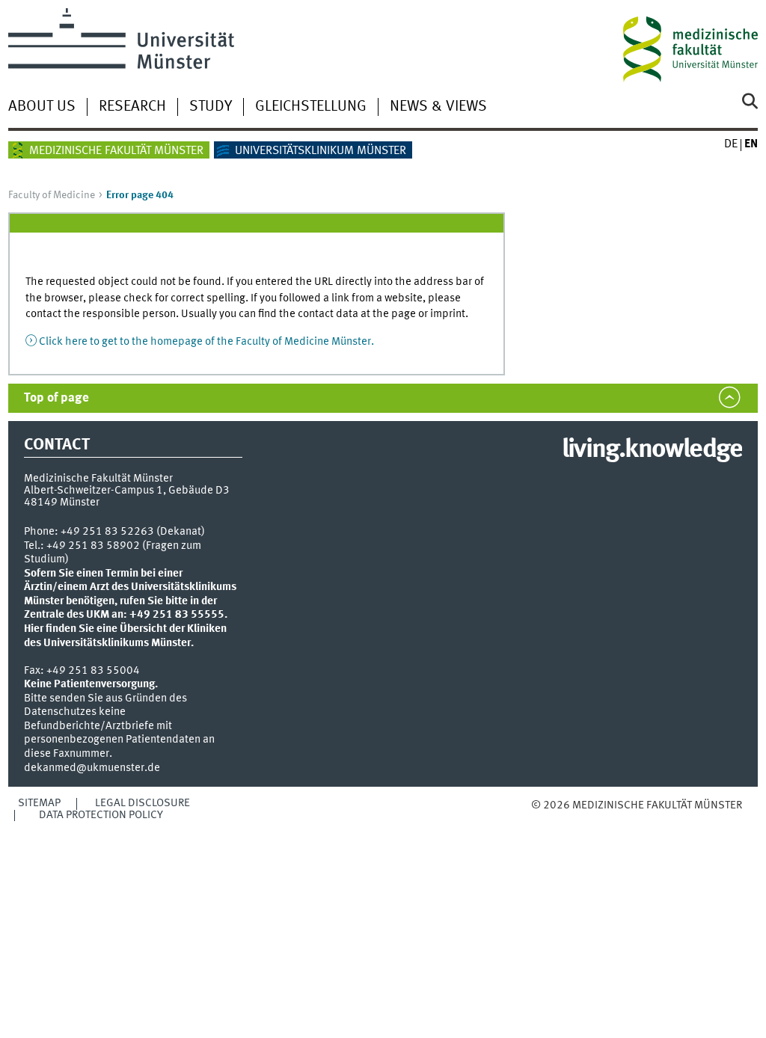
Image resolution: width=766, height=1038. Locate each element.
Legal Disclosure (142, 803)
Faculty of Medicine (51, 195)
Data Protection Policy (101, 815)
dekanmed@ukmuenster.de (92, 768)
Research (132, 106)
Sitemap (39, 803)
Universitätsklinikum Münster (320, 151)
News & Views (438, 106)
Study (210, 106)
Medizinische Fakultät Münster (116, 151)
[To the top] (570, 820)
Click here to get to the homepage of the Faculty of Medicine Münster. (206, 342)
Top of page (56, 398)
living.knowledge (652, 450)
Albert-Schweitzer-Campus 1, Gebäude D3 (127, 491)
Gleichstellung (311, 106)
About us (42, 106)
